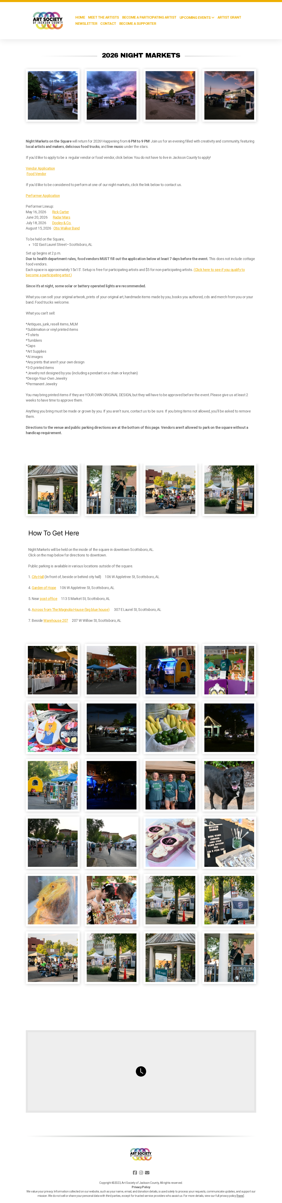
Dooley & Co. (61, 223)
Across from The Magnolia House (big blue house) (70, 610)
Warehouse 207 (55, 621)
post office (48, 599)
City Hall (38, 577)
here (240, 1195)
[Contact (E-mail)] (147, 1173)
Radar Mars (61, 217)
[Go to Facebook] (135, 1173)
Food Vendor (36, 174)
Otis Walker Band (66, 228)
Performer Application (43, 196)
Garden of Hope (44, 588)
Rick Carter (60, 212)
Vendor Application (40, 168)
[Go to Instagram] (141, 1173)
